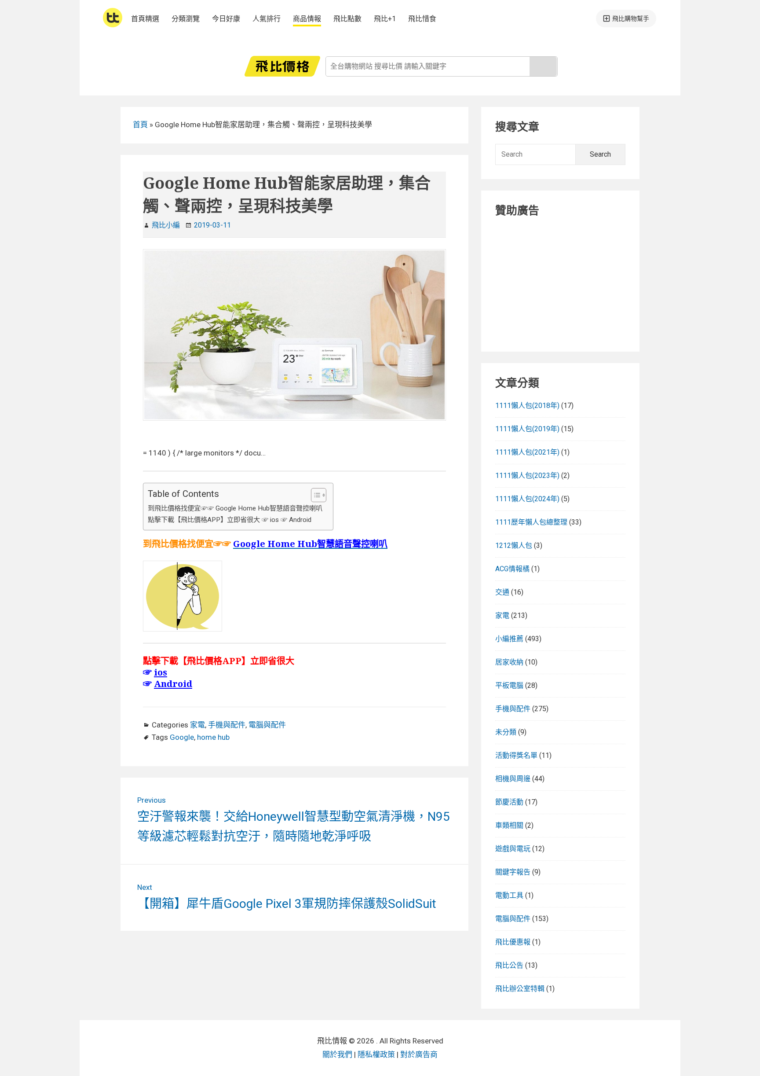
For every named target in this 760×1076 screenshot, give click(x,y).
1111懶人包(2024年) (527, 499)
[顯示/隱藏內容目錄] (314, 495)
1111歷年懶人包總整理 (531, 522)
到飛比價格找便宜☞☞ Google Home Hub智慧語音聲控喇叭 (236, 508)
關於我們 (337, 1054)
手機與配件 (226, 724)
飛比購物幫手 (630, 18)
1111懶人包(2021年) (527, 452)
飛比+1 (385, 19)
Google (182, 737)
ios (160, 672)
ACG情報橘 (512, 569)
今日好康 (226, 19)
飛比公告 (509, 965)
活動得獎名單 (516, 755)
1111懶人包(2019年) (527, 429)
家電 (197, 724)
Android (173, 683)
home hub (213, 737)
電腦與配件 (267, 724)
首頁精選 (145, 19)
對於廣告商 (419, 1054)
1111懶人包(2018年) (527, 405)
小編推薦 (509, 639)
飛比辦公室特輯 (519, 988)
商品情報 (307, 19)
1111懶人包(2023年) (527, 475)
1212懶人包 (513, 545)
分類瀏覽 (186, 19)
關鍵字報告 (512, 872)
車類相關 (509, 825)
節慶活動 (509, 802)
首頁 (140, 124)
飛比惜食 (422, 19)
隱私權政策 (376, 1054)
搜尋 (543, 66)
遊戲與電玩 (512, 849)
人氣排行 (266, 19)
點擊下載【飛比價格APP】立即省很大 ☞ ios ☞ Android (229, 520)
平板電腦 (509, 685)
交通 (502, 592)
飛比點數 (347, 19)
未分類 (505, 732)
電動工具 (509, 895)
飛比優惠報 (512, 942)
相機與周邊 (512, 779)
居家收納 (509, 662)
